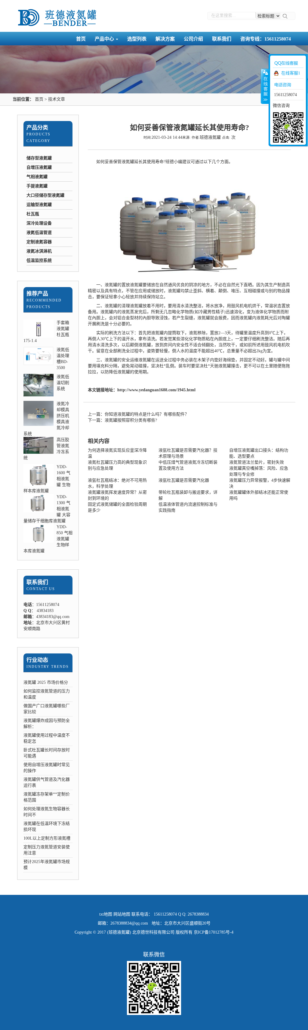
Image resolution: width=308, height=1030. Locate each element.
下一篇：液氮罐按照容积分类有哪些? (122, 420)
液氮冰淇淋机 (39, 251)
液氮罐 (128, 161)
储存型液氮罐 (39, 158)
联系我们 (221, 38)
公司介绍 (193, 38)
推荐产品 (37, 294)
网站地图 (121, 914)
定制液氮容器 (39, 242)
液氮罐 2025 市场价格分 (45, 682)
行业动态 (37, 660)
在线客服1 (290, 73)
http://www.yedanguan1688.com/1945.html (156, 390)
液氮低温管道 (39, 232)
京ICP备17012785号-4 (213, 932)
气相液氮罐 (37, 176)
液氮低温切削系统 (63, 382)
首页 (81, 38)
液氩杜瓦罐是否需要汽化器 (184, 480)
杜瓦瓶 (32, 214)
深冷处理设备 (39, 223)
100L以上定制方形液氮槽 (46, 838)
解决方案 (165, 38)
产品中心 (105, 38)
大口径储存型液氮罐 (45, 195)
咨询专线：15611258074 (265, 38)
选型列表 (136, 38)
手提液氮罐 (37, 186)
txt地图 (105, 914)
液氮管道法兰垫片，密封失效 (256, 462)
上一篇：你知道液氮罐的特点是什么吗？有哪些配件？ (138, 414)
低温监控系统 (39, 260)
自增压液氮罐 (39, 167)
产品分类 (37, 128)
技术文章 (56, 99)
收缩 (265, 86)
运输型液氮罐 (39, 204)
